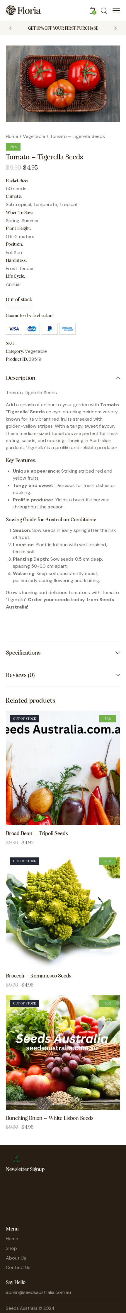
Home (12, 136)
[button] (10, 28)
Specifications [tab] (23, 653)
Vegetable (34, 136)
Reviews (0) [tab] (20, 675)
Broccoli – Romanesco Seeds (38, 976)
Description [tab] (20, 378)
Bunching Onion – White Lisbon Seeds (49, 1118)
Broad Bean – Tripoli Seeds (37, 834)
